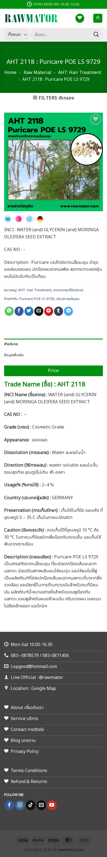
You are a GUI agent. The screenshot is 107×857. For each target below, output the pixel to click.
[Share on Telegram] (68, 311)
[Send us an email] (41, 805)
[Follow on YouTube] (52, 805)
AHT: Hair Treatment (79, 72)
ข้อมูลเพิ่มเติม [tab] (14, 355)
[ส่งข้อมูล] (96, 34)
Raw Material (37, 72)
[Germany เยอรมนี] (40, 218)
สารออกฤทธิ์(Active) (68, 290)
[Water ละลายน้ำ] (29, 218)
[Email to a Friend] (38, 311)
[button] (97, 18)
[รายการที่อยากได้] (79, 18)
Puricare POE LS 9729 (36, 299)
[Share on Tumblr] (58, 311)
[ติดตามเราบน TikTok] (30, 805)
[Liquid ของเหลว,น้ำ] (8, 218)
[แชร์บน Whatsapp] (9, 311)
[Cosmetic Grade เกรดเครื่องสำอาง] (18, 218)
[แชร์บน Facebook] (19, 311)
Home (10, 72)
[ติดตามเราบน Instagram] (20, 805)
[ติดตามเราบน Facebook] (9, 805)
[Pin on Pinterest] (48, 311)
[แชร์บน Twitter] (28, 311)
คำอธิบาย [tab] (11, 344)
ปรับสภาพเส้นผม (68, 299)
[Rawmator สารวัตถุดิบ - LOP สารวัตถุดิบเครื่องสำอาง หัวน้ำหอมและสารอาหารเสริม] (31, 18)
